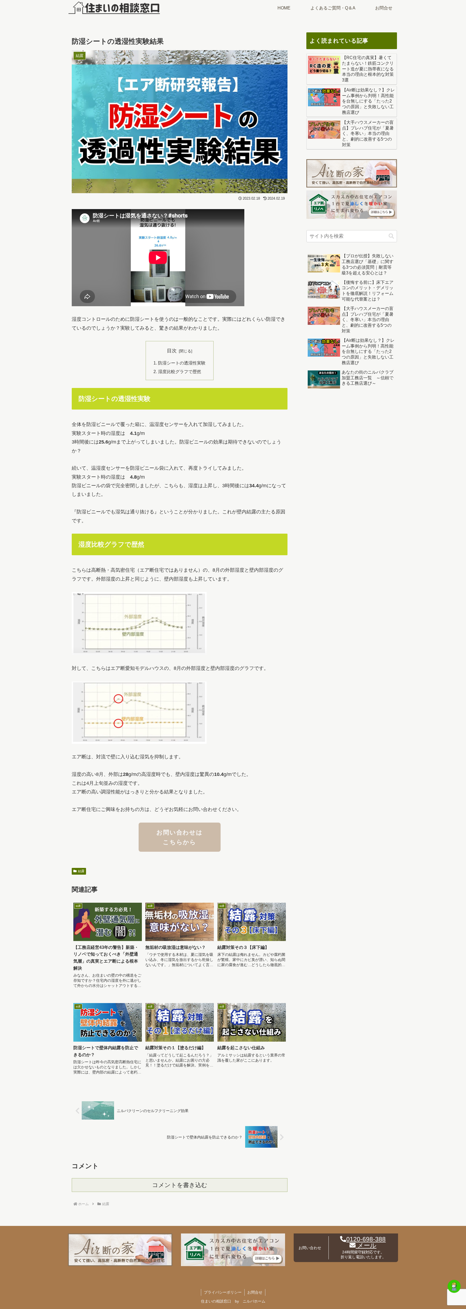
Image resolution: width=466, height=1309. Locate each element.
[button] (391, 236)
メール (366, 1245)
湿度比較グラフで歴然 (179, 371)
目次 (172, 350)
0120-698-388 (366, 1239)
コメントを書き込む (179, 1185)
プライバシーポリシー (223, 1292)
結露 (81, 871)
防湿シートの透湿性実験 (181, 362)
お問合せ (254, 1292)
